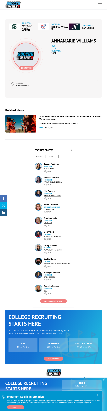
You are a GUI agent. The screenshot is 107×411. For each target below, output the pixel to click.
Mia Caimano (49, 191)
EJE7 (45, 291)
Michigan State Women (27, 27)
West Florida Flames (52, 196)
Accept (16, 407)
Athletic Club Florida (53, 182)
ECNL (41, 128)
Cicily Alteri (49, 231)
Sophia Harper (50, 259)
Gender (39, 157)
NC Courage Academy (52, 236)
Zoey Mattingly (50, 218)
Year (51, 157)
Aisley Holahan (50, 245)
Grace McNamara (51, 286)
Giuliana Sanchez (51, 177)
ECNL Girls (88, 28)
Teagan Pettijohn (51, 164)
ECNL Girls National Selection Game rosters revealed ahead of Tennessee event (70, 118)
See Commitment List (53, 301)
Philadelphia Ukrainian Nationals (57, 263)
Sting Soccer (49, 277)
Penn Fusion (49, 209)
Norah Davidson (51, 204)
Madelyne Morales (52, 272)
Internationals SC (59, 28)
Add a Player (53, 359)
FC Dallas (48, 223)
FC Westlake (49, 168)
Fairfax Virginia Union (53, 250)
